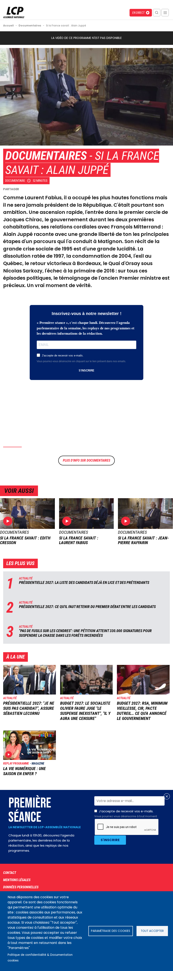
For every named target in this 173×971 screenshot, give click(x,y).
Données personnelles (20, 887)
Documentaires (46, 156)
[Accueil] (13, 17)
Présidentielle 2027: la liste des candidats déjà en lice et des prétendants (84, 582)
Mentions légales (16, 880)
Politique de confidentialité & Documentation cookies (40, 958)
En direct (138, 12)
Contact (9, 873)
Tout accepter (152, 931)
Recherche (156, 12)
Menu (165, 12)
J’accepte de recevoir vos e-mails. (125, 813)
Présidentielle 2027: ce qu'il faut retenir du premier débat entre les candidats (87, 606)
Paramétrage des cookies (110, 931)
